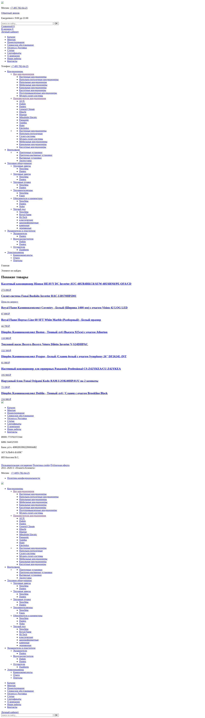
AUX (22, 101)
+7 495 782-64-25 (18, 8)
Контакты (12, 61)
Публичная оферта (59, 465)
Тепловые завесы (22, 166)
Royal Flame (25, 214)
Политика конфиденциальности (23, 478)
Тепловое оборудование (19, 163)
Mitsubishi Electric (28, 117)
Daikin (22, 104)
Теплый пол (19, 209)
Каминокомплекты (23, 255)
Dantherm (24, 249)
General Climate (27, 109)
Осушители (19, 247)
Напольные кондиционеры (33, 82)
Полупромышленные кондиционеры (38, 93)
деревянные (25, 228)
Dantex (22, 106)
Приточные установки (30, 152)
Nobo (22, 206)
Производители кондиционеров (29, 98)
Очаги (16, 257)
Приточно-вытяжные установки (35, 155)
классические (26, 220)
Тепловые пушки (22, 182)
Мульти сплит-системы (31, 95)
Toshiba (23, 122)
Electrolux (24, 128)
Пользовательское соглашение (16, 465)
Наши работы (14, 58)
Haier (21, 125)
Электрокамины (15, 252)
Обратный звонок (10, 13)
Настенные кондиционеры (33, 76)
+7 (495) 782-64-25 (20, 473)
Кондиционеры (15, 71)
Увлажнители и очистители (21, 230)
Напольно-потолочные (31, 133)
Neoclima (23, 168)
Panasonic (24, 120)
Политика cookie (41, 465)
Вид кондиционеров (23, 74)
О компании (13, 55)
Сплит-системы (27, 136)
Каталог (11, 37)
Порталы (17, 260)
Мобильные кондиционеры (33, 85)
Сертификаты (14, 53)
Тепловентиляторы (23, 190)
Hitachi (22, 112)
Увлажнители (20, 233)
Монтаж (11, 39)
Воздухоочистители (23, 239)
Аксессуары (25, 160)
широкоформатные (29, 222)
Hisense (23, 114)
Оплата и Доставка (17, 47)
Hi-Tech (23, 217)
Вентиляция (13, 149)
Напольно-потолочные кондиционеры (39, 79)
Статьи (10, 50)
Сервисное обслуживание (20, 45)
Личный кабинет (10, 31)
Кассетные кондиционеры (32, 90)
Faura (22, 195)
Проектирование (15, 42)
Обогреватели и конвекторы (27, 198)
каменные (24, 225)
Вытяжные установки (30, 158)
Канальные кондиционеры (33, 87)
